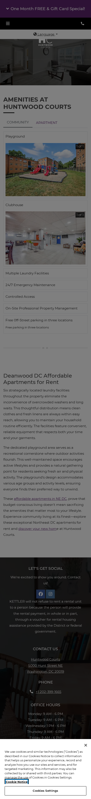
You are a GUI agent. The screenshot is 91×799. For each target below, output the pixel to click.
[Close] (86, 745)
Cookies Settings (45, 790)
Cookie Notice (17, 782)
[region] (45, 769)
